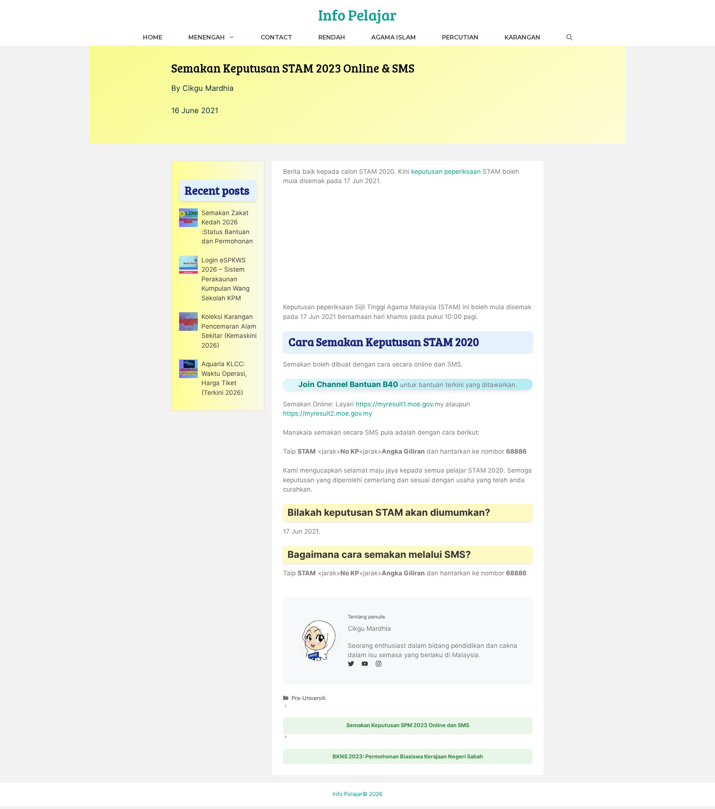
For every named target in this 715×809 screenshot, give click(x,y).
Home (152, 37)
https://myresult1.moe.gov (394, 404)
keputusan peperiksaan (446, 171)
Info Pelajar (357, 14)
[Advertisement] (408, 247)
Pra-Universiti (308, 698)
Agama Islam (393, 37)
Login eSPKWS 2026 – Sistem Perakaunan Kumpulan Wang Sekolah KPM (225, 279)
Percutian (460, 37)
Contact (276, 37)
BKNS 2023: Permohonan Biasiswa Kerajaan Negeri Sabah (408, 756)
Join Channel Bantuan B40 (348, 384)
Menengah (206, 37)
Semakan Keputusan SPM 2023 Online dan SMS (407, 725)
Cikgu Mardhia (207, 88)
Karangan (522, 37)
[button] (569, 37)
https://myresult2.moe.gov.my (327, 413)
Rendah (331, 37)
